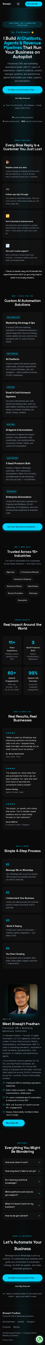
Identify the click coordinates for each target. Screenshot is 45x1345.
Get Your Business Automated (22, 527)
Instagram (30, 1322)
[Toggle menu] (18, 4)
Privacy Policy (8, 1340)
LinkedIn (20, 1322)
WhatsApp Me (33, 4)
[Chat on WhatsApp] (39, 1339)
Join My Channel (22, 98)
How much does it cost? (16, 1162)
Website (16, 1327)
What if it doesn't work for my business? (19, 1205)
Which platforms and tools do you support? (19, 1193)
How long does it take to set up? (20, 1171)
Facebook (7, 1327)
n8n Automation (9, 1322)
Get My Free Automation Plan (22, 89)
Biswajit (7, 4)
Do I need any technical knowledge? (16, 1181)
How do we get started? (16, 1215)
